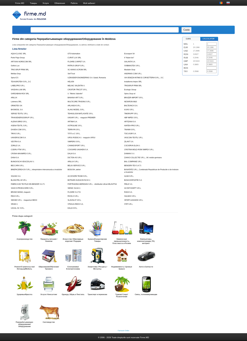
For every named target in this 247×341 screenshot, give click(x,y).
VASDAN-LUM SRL (18, 90)
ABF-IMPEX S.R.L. (131, 118)
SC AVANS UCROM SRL (77, 70)
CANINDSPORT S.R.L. (76, 146)
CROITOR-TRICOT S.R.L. (77, 90)
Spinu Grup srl (129, 94)
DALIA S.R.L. (73, 208)
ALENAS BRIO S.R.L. (19, 122)
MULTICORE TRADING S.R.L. (79, 102)
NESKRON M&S (130, 102)
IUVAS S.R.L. (129, 110)
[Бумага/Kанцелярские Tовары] (97, 229)
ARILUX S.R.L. (73, 162)
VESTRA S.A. (16, 142)
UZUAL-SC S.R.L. (18, 208)
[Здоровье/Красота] (24, 284)
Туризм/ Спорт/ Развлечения (121, 295)
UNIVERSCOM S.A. (18, 138)
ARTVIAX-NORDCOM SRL (21, 62)
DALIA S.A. (72, 154)
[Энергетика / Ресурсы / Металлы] (97, 256)
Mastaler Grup (129, 70)
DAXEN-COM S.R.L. (19, 130)
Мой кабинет (89, 3)
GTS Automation (74, 54)
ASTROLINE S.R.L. (75, 126)
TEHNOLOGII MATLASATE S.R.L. (80, 114)
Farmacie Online (123, 330)
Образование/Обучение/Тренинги (49, 268)
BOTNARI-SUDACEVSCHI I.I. (79, 180)
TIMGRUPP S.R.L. (131, 114)
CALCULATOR (209, 39)
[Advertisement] (180, 15)
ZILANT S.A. (129, 142)
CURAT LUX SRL (74, 58)
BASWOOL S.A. (17, 110)
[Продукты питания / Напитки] (48, 229)
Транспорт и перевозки (97, 294)
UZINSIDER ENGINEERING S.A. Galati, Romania (87, 78)
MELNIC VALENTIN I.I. (76, 86)
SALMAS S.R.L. (130, 196)
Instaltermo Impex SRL (133, 82)
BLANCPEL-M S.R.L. (19, 180)
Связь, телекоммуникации (146, 294)
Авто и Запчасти (146, 267)
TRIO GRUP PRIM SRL (20, 70)
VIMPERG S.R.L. (74, 142)
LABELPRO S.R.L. (18, 86)
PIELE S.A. (128, 184)
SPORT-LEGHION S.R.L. (133, 200)
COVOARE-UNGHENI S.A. (78, 150)
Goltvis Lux (15, 66)
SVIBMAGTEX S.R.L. (132, 66)
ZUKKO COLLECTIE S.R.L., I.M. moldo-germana (143, 158)
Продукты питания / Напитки (48, 240)
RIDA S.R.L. (15, 196)
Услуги (46, 3)
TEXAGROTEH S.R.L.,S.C (21, 82)
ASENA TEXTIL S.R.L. (19, 126)
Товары (33, 3)
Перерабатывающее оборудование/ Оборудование (24, 324)
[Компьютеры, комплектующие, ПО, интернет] (146, 229)
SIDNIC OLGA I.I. (74, 188)
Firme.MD (19, 3)
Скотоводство (49, 322)
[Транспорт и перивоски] (97, 284)
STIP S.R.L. (128, 204)
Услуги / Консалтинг (48, 294)
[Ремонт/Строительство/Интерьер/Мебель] (24, 256)
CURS (188, 39)
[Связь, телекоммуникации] (146, 284)
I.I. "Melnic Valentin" (75, 94)
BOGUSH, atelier (74, 170)
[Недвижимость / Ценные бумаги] (121, 256)
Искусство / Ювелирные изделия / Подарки (73, 240)
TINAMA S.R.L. (130, 130)
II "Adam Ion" (129, 58)
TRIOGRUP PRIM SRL (133, 86)
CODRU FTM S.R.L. (18, 150)
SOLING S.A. (16, 176)
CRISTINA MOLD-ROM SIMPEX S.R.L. (139, 150)
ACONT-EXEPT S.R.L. (132, 188)
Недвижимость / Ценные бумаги (121, 268)
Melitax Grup (16, 74)
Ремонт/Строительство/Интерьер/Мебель (24, 268)
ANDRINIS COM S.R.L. (133, 74)
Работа (74, 3)
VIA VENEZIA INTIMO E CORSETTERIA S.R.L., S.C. (144, 78)
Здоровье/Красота (24, 294)
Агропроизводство (24, 239)
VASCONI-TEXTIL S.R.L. (133, 138)
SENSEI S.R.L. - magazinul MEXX (24, 200)
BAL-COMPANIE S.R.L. (133, 162)
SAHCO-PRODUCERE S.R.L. (22, 188)
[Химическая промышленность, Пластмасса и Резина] (121, 229)
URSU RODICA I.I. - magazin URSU (81, 138)
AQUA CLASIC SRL (18, 54)
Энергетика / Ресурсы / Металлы (97, 268)
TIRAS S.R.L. (16, 134)
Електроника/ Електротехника (73, 268)
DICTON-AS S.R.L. (75, 158)
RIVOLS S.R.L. (73, 196)
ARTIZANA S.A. (130, 122)
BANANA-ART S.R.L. (76, 98)
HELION (71, 82)
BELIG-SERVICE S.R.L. (77, 166)
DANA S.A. (15, 158)
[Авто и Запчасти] (146, 256)
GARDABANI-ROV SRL (20, 94)
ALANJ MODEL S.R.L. (76, 110)
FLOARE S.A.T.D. (74, 192)
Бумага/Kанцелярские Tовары (97, 240)
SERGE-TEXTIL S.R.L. (19, 114)
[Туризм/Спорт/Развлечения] (121, 284)
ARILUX (14, 98)
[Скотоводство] (48, 312)
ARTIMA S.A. (72, 122)
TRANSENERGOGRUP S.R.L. (22, 118)
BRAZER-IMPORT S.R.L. (134, 98)
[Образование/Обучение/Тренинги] (48, 256)
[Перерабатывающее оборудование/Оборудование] (24, 312)
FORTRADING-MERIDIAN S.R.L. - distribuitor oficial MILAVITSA (92, 184)
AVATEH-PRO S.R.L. (132, 126)
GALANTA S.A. (130, 62)
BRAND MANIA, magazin (20, 192)
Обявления (59, 3)
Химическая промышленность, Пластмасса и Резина (121, 241)
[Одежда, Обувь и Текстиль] (73, 284)
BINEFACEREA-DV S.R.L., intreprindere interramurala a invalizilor (36, 170)
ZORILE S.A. (16, 146)
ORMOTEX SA (16, 106)
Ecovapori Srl (129, 54)
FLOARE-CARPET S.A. (77, 62)
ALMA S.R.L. (129, 176)
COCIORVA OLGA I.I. (132, 146)
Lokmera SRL (16, 102)
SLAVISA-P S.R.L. (74, 200)
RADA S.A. (128, 192)
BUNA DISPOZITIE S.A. (133, 180)
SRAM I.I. (14, 204)
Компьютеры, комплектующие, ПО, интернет (146, 241)
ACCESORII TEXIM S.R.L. (78, 176)
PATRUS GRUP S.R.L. (76, 66)
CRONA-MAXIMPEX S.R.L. (21, 154)
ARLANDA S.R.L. (74, 106)
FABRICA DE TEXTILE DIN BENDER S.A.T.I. (28, 184)
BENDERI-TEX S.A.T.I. (133, 166)
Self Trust (71, 74)
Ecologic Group (130, 90)
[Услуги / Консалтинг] (48, 284)
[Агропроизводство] (24, 229)
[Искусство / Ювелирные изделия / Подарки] (73, 229)
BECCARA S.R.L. (17, 166)
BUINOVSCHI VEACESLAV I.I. (22, 162)
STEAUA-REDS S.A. (75, 204)
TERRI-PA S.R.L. (74, 130)
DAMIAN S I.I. (129, 154)
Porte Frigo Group (18, 58)
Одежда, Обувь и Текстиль (73, 294)
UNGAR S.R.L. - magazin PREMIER (81, 118)
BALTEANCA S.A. (131, 106)
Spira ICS (14, 78)
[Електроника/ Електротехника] (73, 256)
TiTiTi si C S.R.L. (74, 134)
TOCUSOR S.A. (130, 134)
